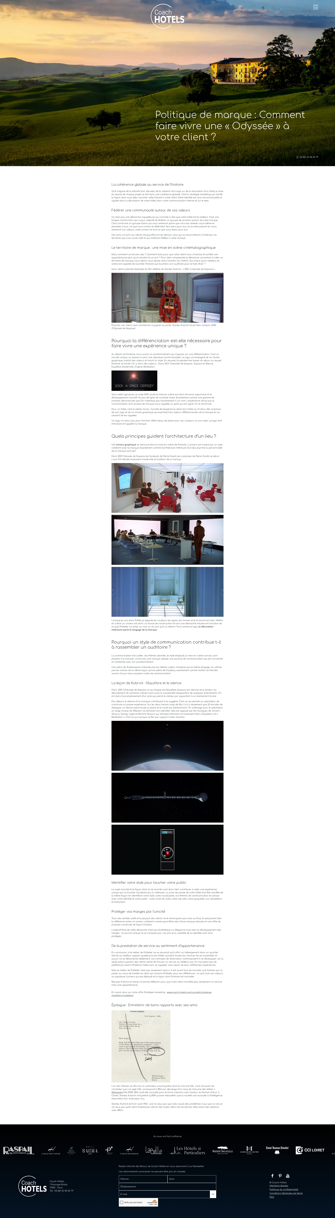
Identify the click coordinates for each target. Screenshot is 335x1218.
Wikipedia (117, 1092)
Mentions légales (279, 1186)
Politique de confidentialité (284, 1189)
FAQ (272, 1197)
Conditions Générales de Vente (286, 1193)
